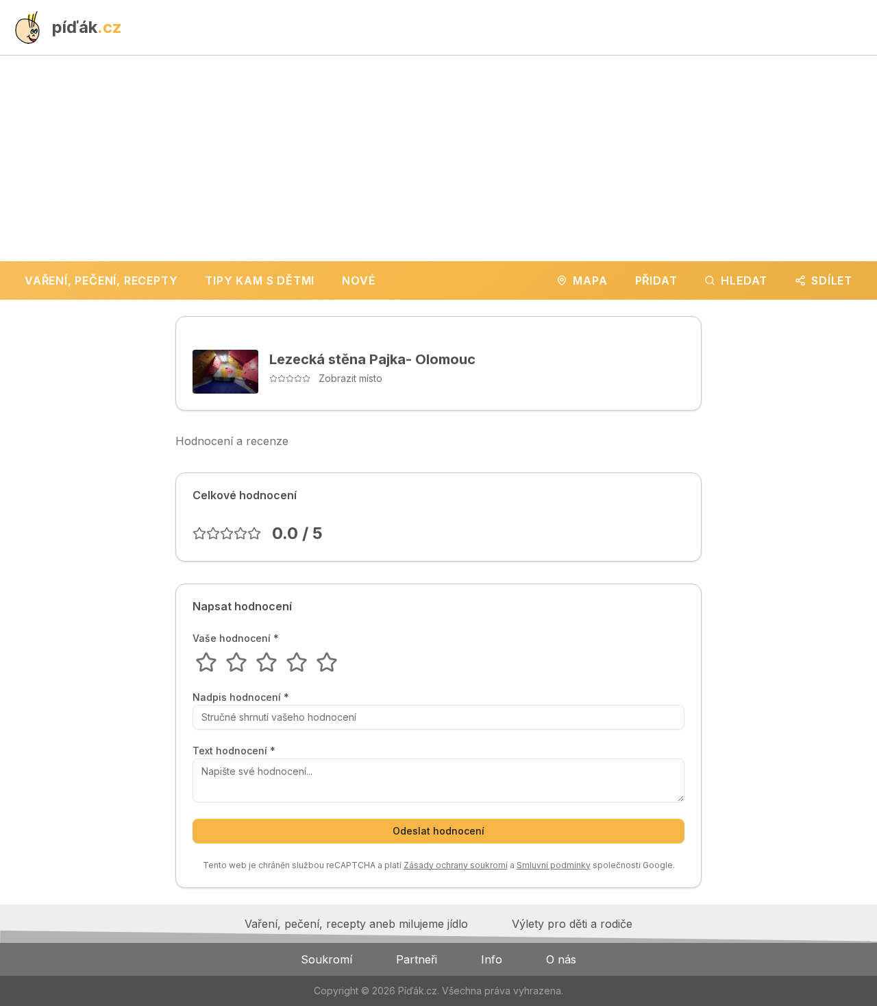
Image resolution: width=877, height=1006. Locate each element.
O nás (561, 959)
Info (491, 959)
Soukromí (326, 959)
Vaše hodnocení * (236, 638)
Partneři (416, 959)
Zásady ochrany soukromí (456, 865)
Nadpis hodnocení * (241, 697)
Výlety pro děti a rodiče (572, 924)
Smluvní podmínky (554, 865)
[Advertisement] (438, 158)
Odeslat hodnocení (438, 831)
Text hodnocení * (234, 751)
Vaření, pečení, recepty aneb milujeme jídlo (356, 924)
